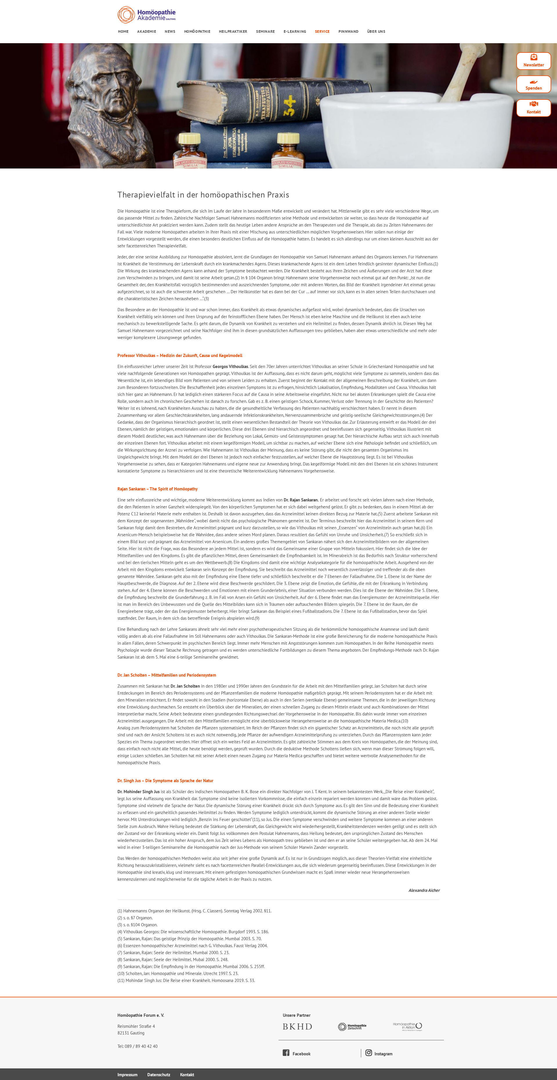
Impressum (127, 1074)
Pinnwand (349, 31)
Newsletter (534, 65)
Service (322, 31)
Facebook (299, 1054)
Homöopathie (197, 31)
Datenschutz (158, 1074)
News (170, 31)
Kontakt (534, 112)
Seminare (265, 31)
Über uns (376, 31)
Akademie (146, 31)
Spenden (534, 88)
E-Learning (295, 31)
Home (123, 31)
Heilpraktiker (233, 31)
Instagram (383, 1054)
